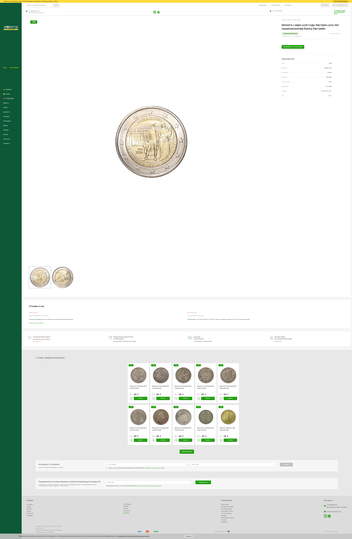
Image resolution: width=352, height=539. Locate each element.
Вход (5, 67)
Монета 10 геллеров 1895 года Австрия (160, 387)
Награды (30, 515)
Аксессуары (127, 504)
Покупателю (275, 5)
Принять (188, 536)
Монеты (29, 509)
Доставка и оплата (227, 506)
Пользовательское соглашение (45, 532)
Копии (29, 511)
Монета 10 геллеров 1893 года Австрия (183, 387)
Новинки (30, 504)
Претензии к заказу (227, 517)
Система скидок (226, 509)
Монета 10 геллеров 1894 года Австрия (138, 387)
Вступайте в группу (220, 531)
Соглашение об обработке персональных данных (133, 536)
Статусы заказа (226, 513)
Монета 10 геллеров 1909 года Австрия (138, 429)
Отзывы (224, 520)
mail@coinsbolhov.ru (334, 511)
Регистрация (14, 67)
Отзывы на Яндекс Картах (41, 337)
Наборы (126, 506)
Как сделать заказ (227, 511)
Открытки (126, 510)
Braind (336, 531)
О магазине (262, 5)
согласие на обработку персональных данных (148, 485)
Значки (125, 508)
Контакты (288, 5)
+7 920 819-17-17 (34, 11)
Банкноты (30, 513)
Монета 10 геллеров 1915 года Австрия (160, 429)
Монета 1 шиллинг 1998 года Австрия (227, 429)
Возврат (224, 515)
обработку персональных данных (155, 468)
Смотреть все (187, 451)
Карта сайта (39, 528)
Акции (29, 506)
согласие (114, 468)
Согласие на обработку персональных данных (49, 530)
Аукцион (126, 513)
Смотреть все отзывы (35, 323)
